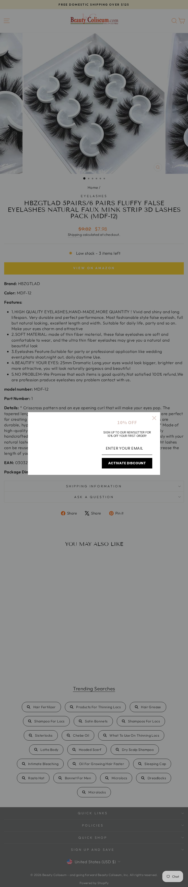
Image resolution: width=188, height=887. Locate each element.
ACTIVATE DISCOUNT (127, 463)
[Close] (154, 418)
